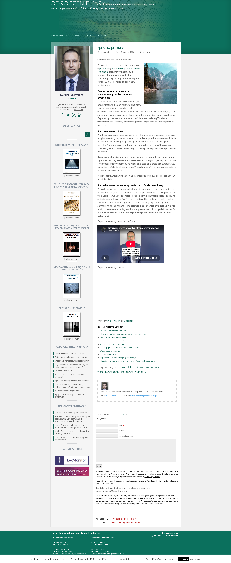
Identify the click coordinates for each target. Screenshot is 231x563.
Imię (121, 425)
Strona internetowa (127, 436)
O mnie (75, 35)
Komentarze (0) (146, 52)
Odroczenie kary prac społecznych (69, 353)
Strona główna (59, 35)
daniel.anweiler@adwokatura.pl (143, 395)
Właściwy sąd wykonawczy (110, 351)
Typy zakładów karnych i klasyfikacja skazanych (70, 395)
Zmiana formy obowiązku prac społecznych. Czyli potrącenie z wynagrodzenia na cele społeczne (72, 418)
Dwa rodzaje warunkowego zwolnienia (114, 337)
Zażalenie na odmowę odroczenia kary (71, 357)
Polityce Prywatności (152, 477)
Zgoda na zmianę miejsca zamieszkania (72, 380)
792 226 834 (66, 551)
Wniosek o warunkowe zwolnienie (113, 344)
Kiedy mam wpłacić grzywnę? (67, 390)
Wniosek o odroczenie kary (124, 519)
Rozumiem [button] (183, 559)
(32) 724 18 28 (62, 549)
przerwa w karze (154, 367)
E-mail (122, 431)
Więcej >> (78, 109)
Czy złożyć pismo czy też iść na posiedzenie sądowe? (120, 347)
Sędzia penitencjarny (108, 354)
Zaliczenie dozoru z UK (65, 370)
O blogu (89, 35)
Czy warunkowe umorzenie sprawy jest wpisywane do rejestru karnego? (72, 365)
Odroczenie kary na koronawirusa (125, 522)
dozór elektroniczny (131, 367)
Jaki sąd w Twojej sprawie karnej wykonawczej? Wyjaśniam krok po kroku (127, 361)
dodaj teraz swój (118, 414)
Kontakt (102, 35)
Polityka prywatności (169, 533)
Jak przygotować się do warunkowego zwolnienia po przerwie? (123, 334)
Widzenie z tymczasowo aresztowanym (72, 361)
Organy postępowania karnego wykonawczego (118, 357)
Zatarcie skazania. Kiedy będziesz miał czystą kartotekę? (71, 426)
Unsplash (128, 320)
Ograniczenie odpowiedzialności (164, 535)
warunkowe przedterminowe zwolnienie (121, 372)
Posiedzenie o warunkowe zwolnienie (114, 341)
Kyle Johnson (113, 320)
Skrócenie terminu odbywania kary (113, 331)
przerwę (103, 68)
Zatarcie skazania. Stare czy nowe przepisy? (69, 375)
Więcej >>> (195, 559)
